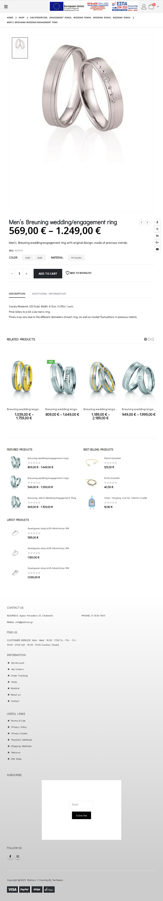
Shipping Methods (21, 746)
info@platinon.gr (24, 622)
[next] (147, 222)
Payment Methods (21, 739)
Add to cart (48, 273)
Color (13, 257)
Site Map (16, 758)
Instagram (18, 856)
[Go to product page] (24, 381)
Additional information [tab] (49, 293)
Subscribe (81, 815)
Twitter (157, 229)
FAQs (14, 681)
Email (157, 249)
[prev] (141, 222)
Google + (157, 242)
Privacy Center (19, 733)
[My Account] (144, 6)
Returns (15, 752)
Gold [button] (27, 257)
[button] (7, 6)
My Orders (17, 669)
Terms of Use (18, 720)
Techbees (57, 880)
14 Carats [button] (76, 257)
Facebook (157, 222)
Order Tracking (19, 675)
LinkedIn (157, 236)
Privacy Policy (19, 727)
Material (57, 257)
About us (15, 694)
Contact (15, 700)
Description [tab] (17, 293)
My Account (17, 662)
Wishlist (15, 688)
